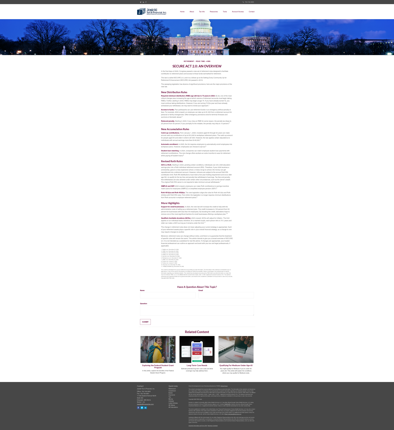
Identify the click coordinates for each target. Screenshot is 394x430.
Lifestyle (171, 401)
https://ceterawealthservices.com (233, 414)
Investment (172, 391)
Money (171, 399)
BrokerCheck (224, 386)
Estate (171, 393)
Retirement (172, 389)
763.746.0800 (249, 2)
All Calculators (173, 407)
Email (201, 290)
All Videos (172, 405)
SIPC (229, 404)
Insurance (172, 395)
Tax (170, 397)
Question (143, 303)
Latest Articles (173, 403)
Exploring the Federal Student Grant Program (158, 366)
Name (142, 290)
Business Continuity (213, 425)
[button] (191, 11)
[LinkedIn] (143, 2)
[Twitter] (140, 2)
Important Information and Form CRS (198, 425)
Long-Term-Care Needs (197, 365)
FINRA (226, 404)
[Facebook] (145, 2)
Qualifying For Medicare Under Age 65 (236, 365)
